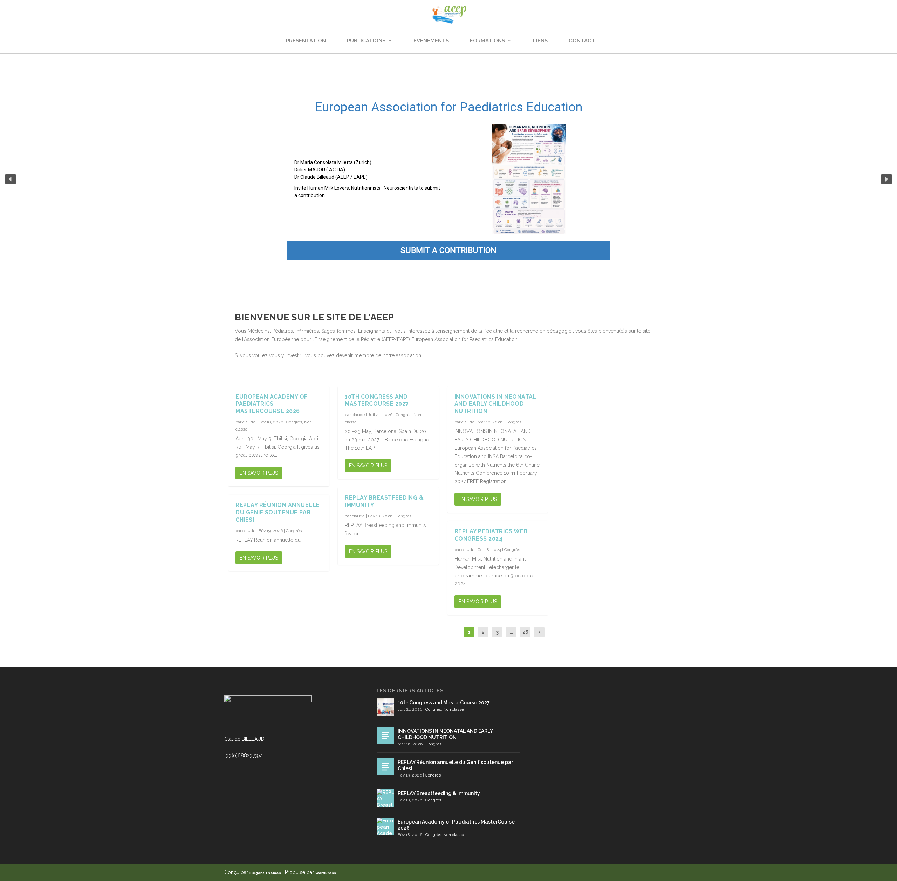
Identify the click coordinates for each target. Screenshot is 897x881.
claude (248, 422)
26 (525, 632)
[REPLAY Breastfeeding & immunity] (385, 798)
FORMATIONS (487, 41)
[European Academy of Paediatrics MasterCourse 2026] (385, 826)
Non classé (453, 709)
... (511, 632)
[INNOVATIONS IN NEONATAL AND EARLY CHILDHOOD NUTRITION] (385, 735)
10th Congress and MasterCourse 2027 (377, 400)
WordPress (325, 873)
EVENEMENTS (431, 41)
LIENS (540, 41)
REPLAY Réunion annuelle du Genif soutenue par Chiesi (277, 512)
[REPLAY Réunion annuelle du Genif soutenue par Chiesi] (385, 766)
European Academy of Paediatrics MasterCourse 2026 (271, 404)
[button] (10, 179)
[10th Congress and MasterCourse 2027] (385, 707)
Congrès (294, 422)
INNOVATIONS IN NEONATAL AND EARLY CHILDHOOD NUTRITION (495, 404)
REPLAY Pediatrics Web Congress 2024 (491, 535)
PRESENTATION (306, 41)
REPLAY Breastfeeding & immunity (439, 793)
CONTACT (582, 41)
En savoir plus (259, 473)
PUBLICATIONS (366, 41)
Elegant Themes (265, 873)
